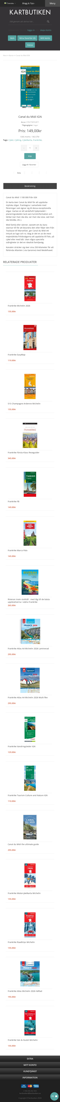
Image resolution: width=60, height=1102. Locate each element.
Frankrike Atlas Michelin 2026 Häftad (25, 991)
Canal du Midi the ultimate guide (23, 844)
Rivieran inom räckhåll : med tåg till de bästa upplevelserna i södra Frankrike (29, 600)
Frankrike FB (13, 501)
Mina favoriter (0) (27, 38)
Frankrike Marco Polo (17, 550)
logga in (31, 30)
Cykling (18, 140)
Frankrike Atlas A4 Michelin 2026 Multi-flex (28, 697)
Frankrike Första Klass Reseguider (23, 452)
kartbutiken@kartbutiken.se (30, 1093)
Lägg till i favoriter (29, 164)
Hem (5, 55)
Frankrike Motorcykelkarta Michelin (24, 893)
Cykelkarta (27, 140)
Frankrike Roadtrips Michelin (21, 942)
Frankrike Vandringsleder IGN (21, 746)
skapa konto (45, 30)
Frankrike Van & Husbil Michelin (23, 1040)
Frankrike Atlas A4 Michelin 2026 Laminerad (28, 648)
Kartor (11, 55)
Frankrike (37, 140)
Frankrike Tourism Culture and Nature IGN (28, 795)
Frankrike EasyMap (16, 354)
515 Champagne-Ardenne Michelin (24, 403)
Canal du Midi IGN (23, 55)
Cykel (11, 140)
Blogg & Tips (28, 3)
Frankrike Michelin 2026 (19, 305)
